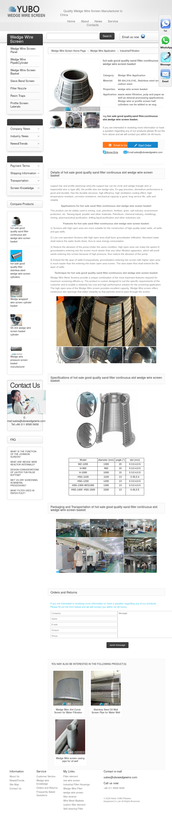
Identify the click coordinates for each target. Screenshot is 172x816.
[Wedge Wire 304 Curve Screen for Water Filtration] (68, 688)
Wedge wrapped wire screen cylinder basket (21, 302)
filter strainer (70, 796)
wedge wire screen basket (123, 119)
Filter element (70, 776)
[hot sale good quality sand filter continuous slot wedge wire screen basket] (16, 220)
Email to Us (120, 145)
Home (71, 21)
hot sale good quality (119, 116)
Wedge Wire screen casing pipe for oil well (70, 759)
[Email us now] (143, 35)
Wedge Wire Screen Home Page (68, 50)
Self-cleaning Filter (73, 808)
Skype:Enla (112, 152)
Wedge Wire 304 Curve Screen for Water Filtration (68, 711)
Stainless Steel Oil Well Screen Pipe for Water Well (106, 711)
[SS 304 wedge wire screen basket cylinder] (16, 320)
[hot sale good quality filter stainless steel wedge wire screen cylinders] (16, 256)
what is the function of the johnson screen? (23, 454)
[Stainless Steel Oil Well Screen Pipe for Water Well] (106, 688)
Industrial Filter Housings (76, 784)
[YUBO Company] (27, 11)
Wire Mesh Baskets (73, 800)
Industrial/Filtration (130, 50)
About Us (14, 776)
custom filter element (74, 804)
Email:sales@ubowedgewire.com (145, 152)
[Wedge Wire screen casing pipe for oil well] (70, 736)
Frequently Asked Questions (45, 793)
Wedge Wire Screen (21, 39)
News (98, 21)
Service (113, 21)
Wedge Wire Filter (72, 788)
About (85, 21)
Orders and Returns (47, 787)
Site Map (14, 784)
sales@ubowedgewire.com (120, 777)
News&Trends (17, 780)
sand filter (138, 116)
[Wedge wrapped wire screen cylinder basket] (16, 291)
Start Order (144, 145)
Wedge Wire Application (103, 50)
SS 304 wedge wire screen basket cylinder (20, 331)
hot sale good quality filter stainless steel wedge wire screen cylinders (20, 270)
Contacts (93, 25)
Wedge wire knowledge (42, 782)
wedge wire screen (73, 792)
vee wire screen (71, 780)
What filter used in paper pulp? (22, 492)
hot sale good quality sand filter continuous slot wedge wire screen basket (20, 234)
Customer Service (19, 159)
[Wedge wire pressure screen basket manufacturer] (16, 349)
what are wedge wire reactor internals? (23, 463)
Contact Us (15, 788)
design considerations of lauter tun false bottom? (24, 472)
